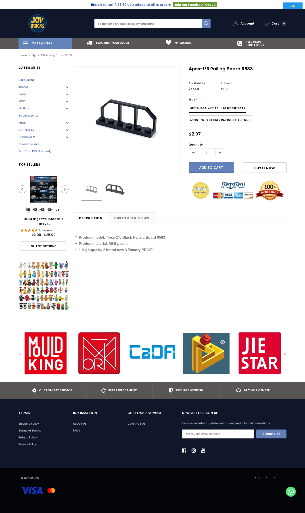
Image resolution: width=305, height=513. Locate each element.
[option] (108, 43)
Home (23, 55)
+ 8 (57, 210)
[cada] (152, 353)
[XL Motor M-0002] (35, 210)
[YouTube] (204, 450)
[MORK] (98, 353)
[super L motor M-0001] (28, 210)
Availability (197, 83)
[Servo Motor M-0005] (49, 210)
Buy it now (264, 168)
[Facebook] (185, 450)
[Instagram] (195, 450)
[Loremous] (206, 353)
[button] (291, 492)
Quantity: (196, 144)
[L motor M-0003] (42, 210)
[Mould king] (45, 353)
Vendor (194, 89)
